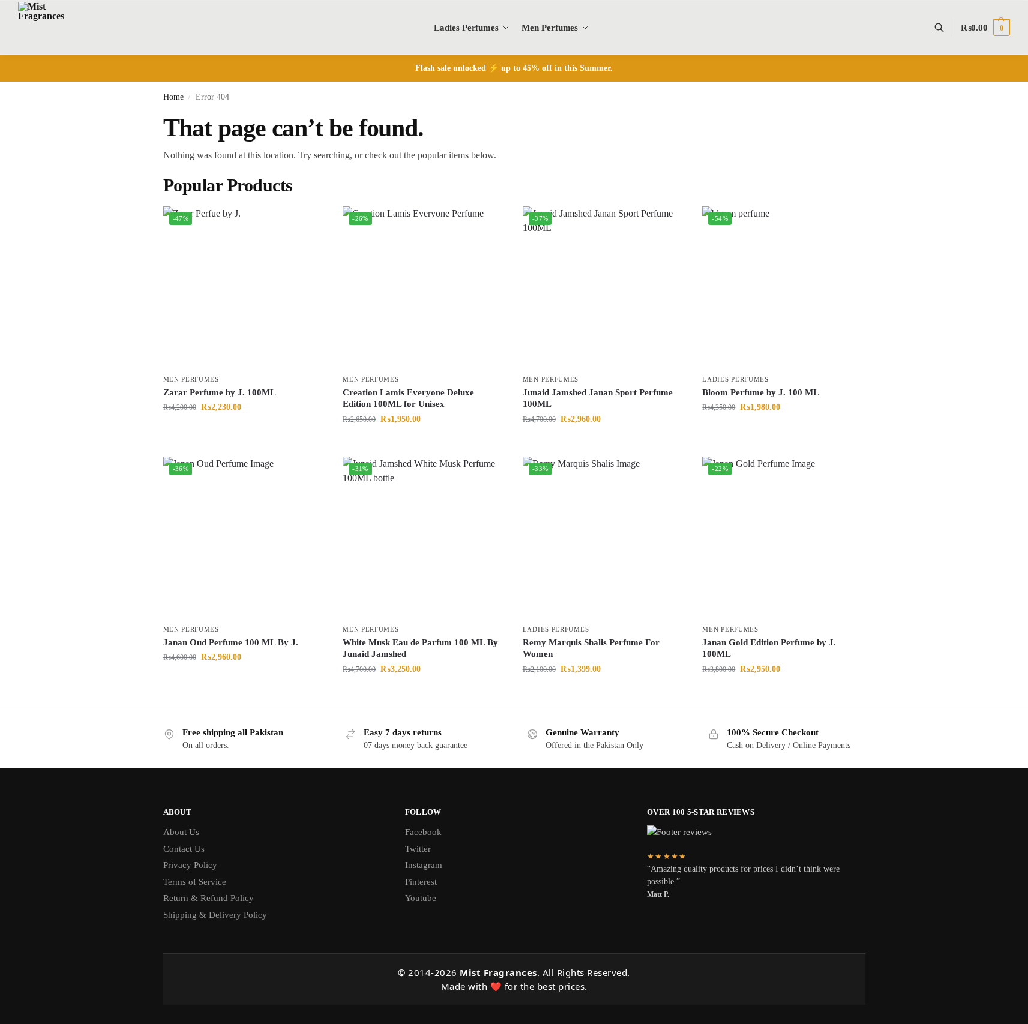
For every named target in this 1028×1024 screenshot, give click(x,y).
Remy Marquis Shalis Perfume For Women (591, 648)
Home (173, 96)
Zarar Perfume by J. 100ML (219, 392)
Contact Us (184, 849)
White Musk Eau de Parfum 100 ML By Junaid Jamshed (420, 648)
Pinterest (421, 882)
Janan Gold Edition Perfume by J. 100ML (769, 648)
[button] (985, 28)
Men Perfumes (191, 379)
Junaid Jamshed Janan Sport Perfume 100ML (598, 398)
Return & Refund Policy (208, 898)
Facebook (423, 832)
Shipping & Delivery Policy (215, 915)
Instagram (423, 865)
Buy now (244, 432)
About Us (181, 832)
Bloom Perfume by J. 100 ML (760, 392)
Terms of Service (194, 882)
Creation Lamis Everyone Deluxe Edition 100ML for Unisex (408, 398)
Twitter (418, 849)
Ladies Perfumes (735, 379)
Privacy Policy (190, 865)
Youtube (420, 898)
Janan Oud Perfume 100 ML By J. (230, 642)
